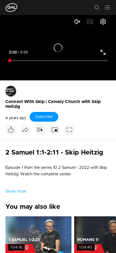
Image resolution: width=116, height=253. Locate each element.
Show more (15, 191)
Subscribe (44, 117)
